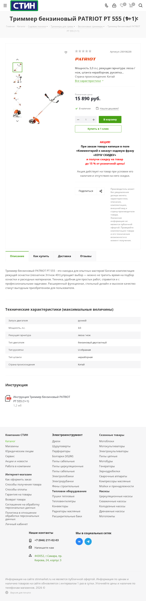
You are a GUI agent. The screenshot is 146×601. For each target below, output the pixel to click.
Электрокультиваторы (113, 451)
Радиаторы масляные (66, 511)
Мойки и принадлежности (116, 486)
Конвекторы (60, 506)
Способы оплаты (16, 489)
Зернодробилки (109, 471)
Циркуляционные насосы (116, 496)
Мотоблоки (106, 441)
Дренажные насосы (112, 511)
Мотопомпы (107, 516)
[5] (90, 51)
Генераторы (107, 466)
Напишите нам (44, 547)
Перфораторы (61, 451)
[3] (83, 51)
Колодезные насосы (112, 506)
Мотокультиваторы (112, 446)
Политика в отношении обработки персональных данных (22, 516)
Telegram (88, 541)
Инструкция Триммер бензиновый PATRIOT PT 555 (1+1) (41, 399)
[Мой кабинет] (114, 5)
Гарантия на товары (18, 494)
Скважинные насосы (112, 501)
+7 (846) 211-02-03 (47, 540)
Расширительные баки (67, 516)
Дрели (56, 441)
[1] (76, 51)
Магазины (12, 446)
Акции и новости (16, 461)
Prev (17, 59)
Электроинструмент (67, 435)
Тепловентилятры (64, 501)
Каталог (10, 441)
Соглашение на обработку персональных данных (22, 506)
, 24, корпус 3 (52, 560)
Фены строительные (65, 486)
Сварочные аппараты (113, 476)
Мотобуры (106, 461)
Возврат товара (15, 499)
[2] (80, 51)
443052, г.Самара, (46, 556)
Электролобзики (63, 476)
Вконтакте (79, 541)
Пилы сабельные (63, 461)
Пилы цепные (108, 456)
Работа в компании (18, 466)
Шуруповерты (61, 446)
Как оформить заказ (18, 479)
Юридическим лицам (19, 451)
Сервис (10, 456)
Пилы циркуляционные (67, 466)
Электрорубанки (63, 481)
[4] (86, 51)
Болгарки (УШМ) (62, 456)
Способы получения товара (23, 484)
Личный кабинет (16, 524)
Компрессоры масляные (115, 481)
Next (17, 121)
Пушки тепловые (63, 496)
